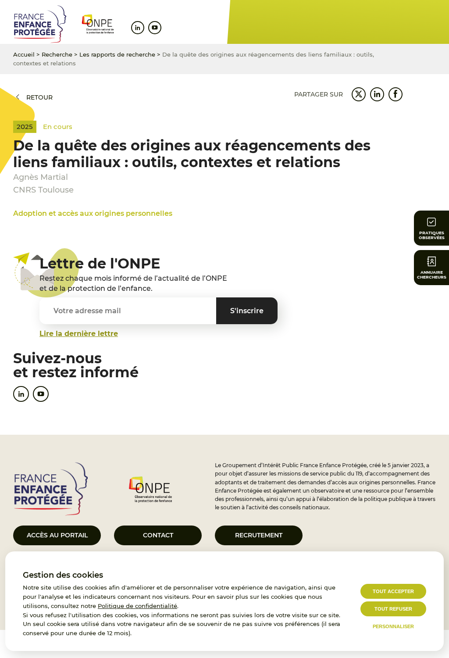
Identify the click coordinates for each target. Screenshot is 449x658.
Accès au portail (57, 535)
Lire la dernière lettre (78, 333)
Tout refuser (393, 609)
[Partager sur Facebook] (395, 94)
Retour (39, 97)
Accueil (24, 54)
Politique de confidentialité (137, 605)
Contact (158, 535)
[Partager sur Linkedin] (377, 94)
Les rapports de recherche (117, 54)
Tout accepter (393, 591)
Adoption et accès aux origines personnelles (92, 213)
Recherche (57, 54)
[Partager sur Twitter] (358, 94)
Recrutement (258, 535)
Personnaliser (393, 626)
